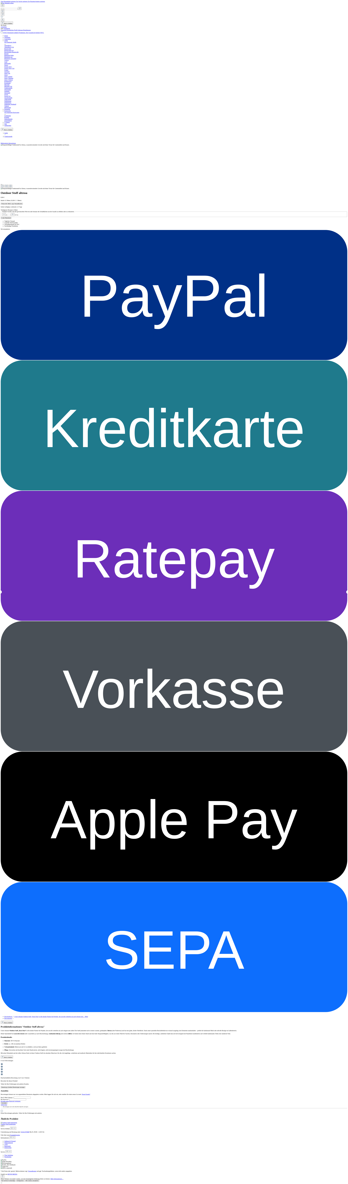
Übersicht (4, 30)
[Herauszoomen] (2, 186)
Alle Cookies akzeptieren (32, 1180)
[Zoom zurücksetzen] (6, 186)
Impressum (7, 1146)
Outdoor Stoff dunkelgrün (8, 1124)
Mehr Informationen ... (56, 1179)
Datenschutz (7, 1147)
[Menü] (2, 5)
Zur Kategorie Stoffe (10, 42)
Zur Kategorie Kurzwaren (11, 112)
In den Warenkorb (6, 218)
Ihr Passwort (5, 1099)
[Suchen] (19, 8)
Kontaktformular (15, 1135)
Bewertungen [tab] (8, 1018)
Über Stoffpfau (8, 1155)
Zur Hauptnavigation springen (36, 1)
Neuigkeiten (7, 1157)
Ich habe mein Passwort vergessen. (11, 1101)
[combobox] (9, 9)
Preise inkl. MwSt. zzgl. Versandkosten (11, 203)
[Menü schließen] (5, 44)
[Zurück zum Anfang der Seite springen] (2, 1176)
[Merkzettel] (2, 17)
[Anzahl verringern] (4, 214)
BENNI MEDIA (12, 1174)
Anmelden (4, 27)
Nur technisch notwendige (8, 1180)
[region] (174, 166)
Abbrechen (4, 1105)
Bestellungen (27, 30)
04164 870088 (25, 1132)
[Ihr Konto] (2, 19)
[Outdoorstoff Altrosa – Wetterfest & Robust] (35, 145)
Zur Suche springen (22, 1)
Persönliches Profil (12, 30)
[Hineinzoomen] (10, 186)
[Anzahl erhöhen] (12, 214)
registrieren (7, 28)
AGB (6, 1144)
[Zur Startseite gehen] (7, 3)
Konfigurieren (20, 1180)
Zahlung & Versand (10, 1141)
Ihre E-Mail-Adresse (7, 1097)
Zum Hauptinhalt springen (8, 1)
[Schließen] (1, 184)
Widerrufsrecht (8, 1143)
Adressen (20, 30)
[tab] (46, 1016)
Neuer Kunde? (86, 1094)
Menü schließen (8, 23)
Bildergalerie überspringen (8, 143)
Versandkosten (32, 1171)
